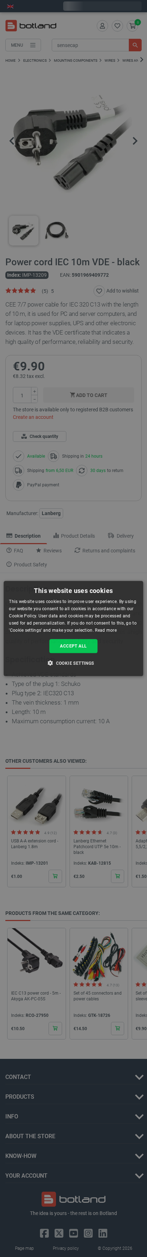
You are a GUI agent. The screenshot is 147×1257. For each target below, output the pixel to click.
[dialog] (73, 628)
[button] (73, 662)
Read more (106, 629)
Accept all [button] (73, 646)
